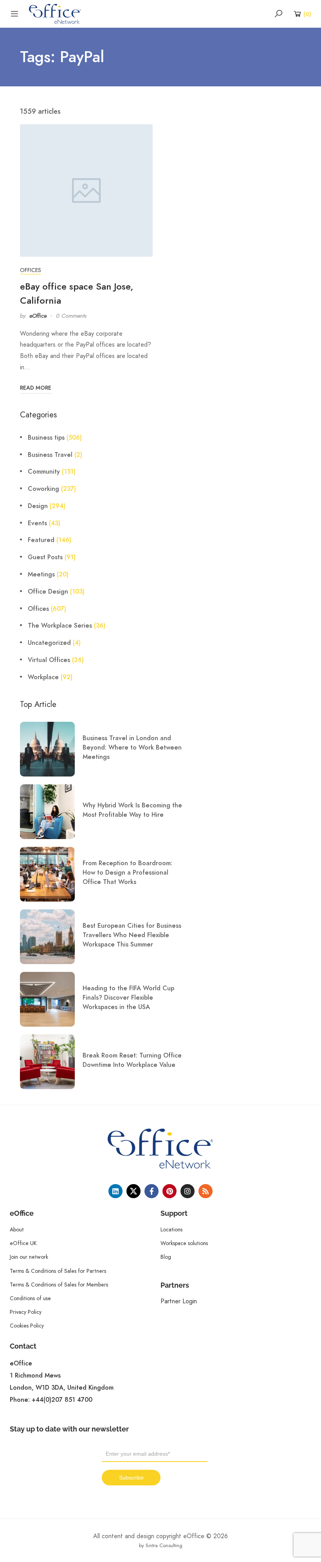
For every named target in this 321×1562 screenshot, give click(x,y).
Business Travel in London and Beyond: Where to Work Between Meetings (132, 747)
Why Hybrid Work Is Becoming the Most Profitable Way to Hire (132, 810)
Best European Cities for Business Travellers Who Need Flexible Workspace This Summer (132, 935)
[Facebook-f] (151, 1191)
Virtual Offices (49, 660)
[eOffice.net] (55, 13)
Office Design (48, 591)
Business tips (46, 437)
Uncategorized (49, 643)
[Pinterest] (169, 1191)
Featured (41, 540)
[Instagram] (187, 1191)
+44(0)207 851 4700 (62, 1400)
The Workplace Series (60, 625)
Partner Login (178, 1301)
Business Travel (50, 455)
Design (38, 506)
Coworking (43, 489)
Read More (35, 388)
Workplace (43, 677)
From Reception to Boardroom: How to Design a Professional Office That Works (127, 872)
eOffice (38, 316)
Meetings (41, 574)
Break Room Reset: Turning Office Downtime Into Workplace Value (132, 1060)
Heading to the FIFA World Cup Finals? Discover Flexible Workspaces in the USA (128, 997)
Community (44, 471)
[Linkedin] (115, 1191)
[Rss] (205, 1191)
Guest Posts (45, 557)
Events (37, 523)
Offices (30, 270)
